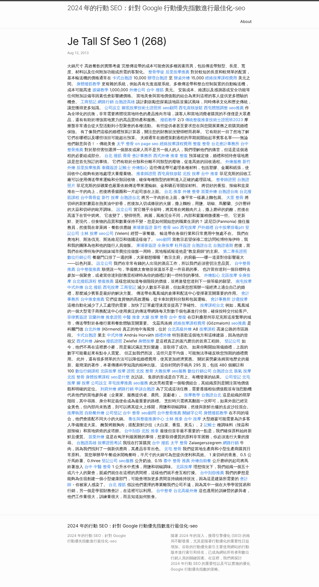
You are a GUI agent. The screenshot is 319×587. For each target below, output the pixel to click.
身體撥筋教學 (88, 83)
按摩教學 (192, 394)
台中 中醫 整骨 (97, 466)
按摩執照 (75, 412)
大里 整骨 (234, 197)
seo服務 (179, 370)
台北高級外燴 (180, 329)
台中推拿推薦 (92, 299)
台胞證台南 (228, 191)
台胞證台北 (130, 197)
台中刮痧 (132, 430)
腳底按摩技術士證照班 (141, 107)
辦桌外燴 (182, 77)
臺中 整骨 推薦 (176, 460)
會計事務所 (142, 155)
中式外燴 (75, 287)
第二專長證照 (235, 251)
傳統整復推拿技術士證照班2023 (214, 119)
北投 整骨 (144, 370)
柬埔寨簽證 (143, 227)
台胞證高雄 (125, 101)
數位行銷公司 (79, 257)
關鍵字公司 (192, 412)
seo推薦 (236, 107)
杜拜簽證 (183, 245)
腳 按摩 (83, 382)
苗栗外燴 (209, 191)
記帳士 (125, 167)
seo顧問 (170, 107)
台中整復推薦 (88, 269)
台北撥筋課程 (84, 281)
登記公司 (232, 340)
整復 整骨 (201, 143)
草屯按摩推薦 (120, 382)
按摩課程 (207, 329)
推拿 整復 (179, 155)
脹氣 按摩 (242, 370)
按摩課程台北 (212, 305)
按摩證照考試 (110, 442)
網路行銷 (106, 101)
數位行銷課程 (87, 370)
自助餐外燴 (94, 412)
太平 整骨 (125, 143)
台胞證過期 (223, 245)
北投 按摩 (191, 173)
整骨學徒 (156, 71)
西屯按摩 (188, 227)
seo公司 (106, 233)
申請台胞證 (145, 388)
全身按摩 (165, 245)
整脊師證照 (226, 179)
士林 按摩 (89, 233)
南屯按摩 (244, 281)
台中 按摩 (192, 418)
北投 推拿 (150, 430)
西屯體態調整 (216, 107)
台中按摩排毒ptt (229, 227)
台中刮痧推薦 (212, 472)
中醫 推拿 (131, 317)
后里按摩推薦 (177, 71)
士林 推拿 (174, 418)
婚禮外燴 (163, 335)
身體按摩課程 (98, 376)
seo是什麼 (120, 376)
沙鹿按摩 (240, 299)
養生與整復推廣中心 (146, 418)
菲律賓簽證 (77, 317)
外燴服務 (233, 161)
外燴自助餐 (201, 460)
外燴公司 (137, 89)
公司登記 (233, 376)
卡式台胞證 (122, 77)
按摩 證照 (126, 370)
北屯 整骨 (172, 448)
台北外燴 (92, 329)
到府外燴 (108, 388)
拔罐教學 (100, 89)
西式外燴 (161, 155)
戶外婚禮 (205, 227)
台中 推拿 (209, 173)
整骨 (164, 317)
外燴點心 (140, 167)
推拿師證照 (146, 173)
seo (175, 227)
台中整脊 (164, 490)
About (246, 21)
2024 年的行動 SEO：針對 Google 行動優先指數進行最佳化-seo (156, 8)
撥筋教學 (168, 119)
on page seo (147, 143)
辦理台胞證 (157, 77)
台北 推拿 (172, 191)
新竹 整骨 (162, 227)
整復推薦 (106, 281)
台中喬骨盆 (90, 197)
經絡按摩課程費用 (221, 77)
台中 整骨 (131, 412)
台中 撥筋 (155, 89)
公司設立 (112, 107)
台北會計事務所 (225, 143)
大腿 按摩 (150, 317)
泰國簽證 (110, 167)
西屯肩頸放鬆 (191, 107)
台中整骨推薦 (169, 412)
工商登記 (88, 101)
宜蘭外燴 (96, 317)
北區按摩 (229, 275)
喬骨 (127, 155)
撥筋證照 (114, 340)
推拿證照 (114, 317)
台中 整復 (177, 317)
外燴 (187, 191)
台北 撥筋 (113, 155)
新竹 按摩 (110, 197)
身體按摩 (146, 340)
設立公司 (124, 209)
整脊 (196, 191)
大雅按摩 (162, 370)
